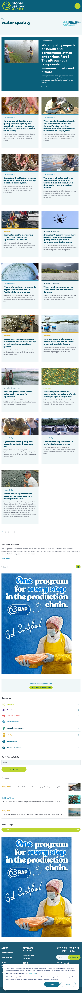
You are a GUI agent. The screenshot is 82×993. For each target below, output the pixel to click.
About (5, 948)
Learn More (6, 558)
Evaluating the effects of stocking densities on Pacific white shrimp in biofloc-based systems (20, 180)
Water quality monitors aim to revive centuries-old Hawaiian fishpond (58, 289)
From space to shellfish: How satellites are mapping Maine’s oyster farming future (36, 787)
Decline (68, 984)
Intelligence (6, 787)
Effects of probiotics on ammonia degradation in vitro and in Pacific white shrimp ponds (20, 289)
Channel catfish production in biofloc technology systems (58, 442)
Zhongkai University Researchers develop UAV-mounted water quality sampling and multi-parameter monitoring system (60, 238)
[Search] (78, 567)
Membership (7, 953)
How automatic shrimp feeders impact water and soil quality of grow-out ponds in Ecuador (59, 341)
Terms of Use (41, 990)
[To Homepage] (14, 5)
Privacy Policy (32, 973)
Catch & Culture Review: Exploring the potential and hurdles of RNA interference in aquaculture (32, 801)
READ (46, 86)
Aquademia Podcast (28, 956)
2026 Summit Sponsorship (41, 687)
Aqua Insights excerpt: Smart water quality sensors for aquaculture (18, 394)
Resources (7, 957)
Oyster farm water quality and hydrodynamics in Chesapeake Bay (18, 444)
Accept (52, 984)
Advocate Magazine (28, 949)
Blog (25, 963)
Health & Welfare (8, 798)
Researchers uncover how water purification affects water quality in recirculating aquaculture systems (20, 343)
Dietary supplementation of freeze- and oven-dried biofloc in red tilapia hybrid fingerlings (60, 394)
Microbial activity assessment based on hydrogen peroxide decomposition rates (18, 496)
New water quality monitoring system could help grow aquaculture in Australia (18, 237)
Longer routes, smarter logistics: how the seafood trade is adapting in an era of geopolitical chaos (33, 814)
